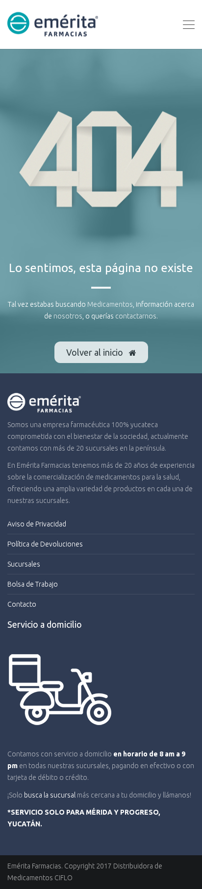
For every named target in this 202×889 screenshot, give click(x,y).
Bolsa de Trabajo (32, 584)
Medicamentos (110, 304)
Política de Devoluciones (45, 544)
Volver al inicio (95, 352)
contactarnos (135, 316)
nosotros (67, 316)
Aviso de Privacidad (36, 524)
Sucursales (23, 564)
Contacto (21, 604)
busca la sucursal (50, 795)
